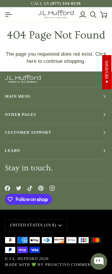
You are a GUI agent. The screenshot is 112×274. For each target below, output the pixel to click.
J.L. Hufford (23, 258)
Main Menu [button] (18, 96)
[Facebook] (7, 188)
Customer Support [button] (28, 132)
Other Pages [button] (20, 114)
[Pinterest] (41, 188)
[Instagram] (52, 188)
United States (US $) (33, 225)
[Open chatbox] (98, 261)
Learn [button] (12, 150)
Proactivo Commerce (71, 264)
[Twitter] (19, 188)
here (31, 61)
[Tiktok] (29, 188)
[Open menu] (10, 14)
